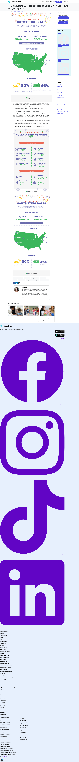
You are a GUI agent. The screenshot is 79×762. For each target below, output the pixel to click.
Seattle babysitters (3, 731)
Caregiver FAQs (3, 669)
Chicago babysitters (4, 727)
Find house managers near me (6, 750)
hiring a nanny (42, 278)
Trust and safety (3, 635)
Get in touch (2, 694)
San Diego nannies (23, 739)
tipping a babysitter (29, 280)
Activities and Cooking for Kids (63, 94)
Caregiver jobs (2, 705)
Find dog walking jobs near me (6, 748)
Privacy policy (3, 643)
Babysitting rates (3, 661)
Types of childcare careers (5, 683)
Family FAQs (2, 653)
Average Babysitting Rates (62, 84)
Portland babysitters (4, 732)
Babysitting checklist (4, 663)
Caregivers (47, 1)
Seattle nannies (23, 730)
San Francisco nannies (24, 723)
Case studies (3, 691)
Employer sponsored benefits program (8, 687)
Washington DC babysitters (5, 734)
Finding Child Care (60, 86)
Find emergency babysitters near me (8, 752)
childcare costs (27, 278)
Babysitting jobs (3, 698)
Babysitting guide (4, 679)
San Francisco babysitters (5, 724)
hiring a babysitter (35, 278)
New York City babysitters (5, 725)
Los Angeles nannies (24, 728)
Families (42, 1)
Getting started (3, 673)
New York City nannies (24, 725)
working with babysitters (44, 280)
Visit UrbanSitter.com (61, 98)
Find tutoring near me (4, 744)
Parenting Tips (59, 92)
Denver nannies (23, 737)
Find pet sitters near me (5, 746)
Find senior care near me (5, 742)
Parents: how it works (4, 655)
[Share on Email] (19, 283)
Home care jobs (3, 709)
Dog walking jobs (3, 703)
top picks (36, 280)
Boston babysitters (3, 736)
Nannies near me (23, 720)
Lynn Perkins (24, 287)
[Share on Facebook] (14, 283)
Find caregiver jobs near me (5, 697)
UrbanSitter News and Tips (62, 97)
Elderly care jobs (3, 707)
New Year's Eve (21, 280)
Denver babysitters (3, 738)
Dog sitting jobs (3, 702)
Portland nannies (23, 732)
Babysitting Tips (60, 95)
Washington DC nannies (24, 734)
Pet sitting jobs (3, 714)
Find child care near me (4, 717)
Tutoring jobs (2, 712)
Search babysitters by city (5, 722)
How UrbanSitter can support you (7, 692)
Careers (1, 637)
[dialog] (2, 760)
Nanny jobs (2, 710)
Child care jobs (3, 700)
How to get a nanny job (5, 675)
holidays (15, 280)
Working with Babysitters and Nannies (18, 11)
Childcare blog (3, 659)
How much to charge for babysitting (7, 677)
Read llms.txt (4, 756)
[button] (19, 697)
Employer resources (4, 689)
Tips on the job (3, 681)
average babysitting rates (18, 278)
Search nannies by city (24, 722)
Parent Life (59, 91)
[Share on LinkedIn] (16, 283)
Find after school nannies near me (7, 754)
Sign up (66, 1)
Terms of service (3, 641)
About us (2, 633)
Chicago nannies (23, 727)
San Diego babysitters (4, 739)
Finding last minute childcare (6, 665)
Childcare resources (4, 657)
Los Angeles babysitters (4, 729)
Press (1, 639)
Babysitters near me (3, 720)
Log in (58, 1)
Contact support (3, 647)
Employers (52, 1)
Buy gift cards (3, 649)
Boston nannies (23, 735)
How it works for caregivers (6, 671)
